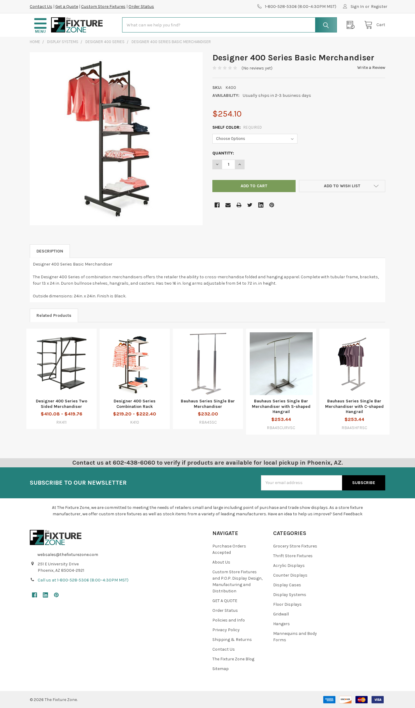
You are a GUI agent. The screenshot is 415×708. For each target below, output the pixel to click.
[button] (40, 25)
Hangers (281, 623)
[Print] (239, 205)
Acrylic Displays (289, 565)
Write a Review (371, 67)
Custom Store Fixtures (103, 6)
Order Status (141, 6)
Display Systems (289, 594)
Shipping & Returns (232, 639)
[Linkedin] (261, 205)
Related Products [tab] (53, 315)
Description (49, 251)
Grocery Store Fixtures (295, 546)
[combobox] (229, 24)
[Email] (228, 205)
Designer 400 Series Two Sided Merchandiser (61, 403)
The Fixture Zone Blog (233, 659)
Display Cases (287, 585)
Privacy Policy (226, 629)
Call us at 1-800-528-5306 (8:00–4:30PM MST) (83, 580)
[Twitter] (250, 205)
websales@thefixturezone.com (67, 554)
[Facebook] (217, 205)
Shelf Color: (237, 127)
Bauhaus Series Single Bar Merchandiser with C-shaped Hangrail (354, 406)
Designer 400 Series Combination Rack (135, 403)
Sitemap (220, 668)
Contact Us (41, 6)
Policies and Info (228, 620)
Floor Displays (287, 604)
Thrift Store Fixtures (293, 555)
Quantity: (223, 153)
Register (379, 6)
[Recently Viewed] (352, 25)
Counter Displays (290, 575)
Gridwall (281, 614)
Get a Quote (66, 6)
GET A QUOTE (224, 600)
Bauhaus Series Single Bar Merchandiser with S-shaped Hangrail (281, 406)
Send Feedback (347, 514)
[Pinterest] (271, 205)
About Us (221, 562)
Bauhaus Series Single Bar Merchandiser (208, 403)
